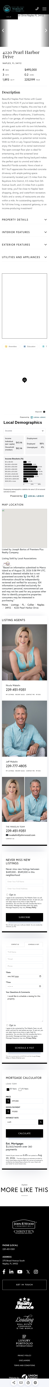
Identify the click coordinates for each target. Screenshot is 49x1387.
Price (8, 1096)
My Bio (38, 694)
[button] (4, 30)
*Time (8, 982)
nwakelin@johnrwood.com (22, 835)
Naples (40, 604)
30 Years (13, 1089)
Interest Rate (12, 1118)
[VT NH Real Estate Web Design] (30, 1377)
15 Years (25, 1089)
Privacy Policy (31, 908)
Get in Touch (24, 1285)
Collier (31, 604)
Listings (15, 604)
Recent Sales (20, 694)
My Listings (10, 694)
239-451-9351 (37, 9)
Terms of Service (16, 1058)
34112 (8, 607)
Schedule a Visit (33, 944)
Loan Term (11, 1084)
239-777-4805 (16, 766)
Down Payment (13, 1107)
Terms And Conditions (24, 1365)
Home (5, 604)
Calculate (24, 1133)
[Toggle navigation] (44, 9)
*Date (8, 972)
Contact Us (10, 839)
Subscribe (24, 917)
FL (23, 604)
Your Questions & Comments (18, 992)
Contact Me (30, 694)
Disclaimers (24, 1360)
